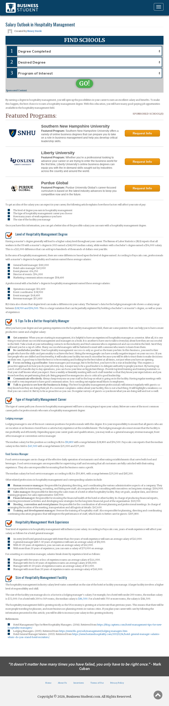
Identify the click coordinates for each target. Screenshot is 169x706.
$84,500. (83, 598)
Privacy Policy (117, 683)
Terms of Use (97, 683)
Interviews (78, 683)
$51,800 (69, 442)
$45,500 (32, 446)
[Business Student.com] (22, 7)
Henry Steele (34, 31)
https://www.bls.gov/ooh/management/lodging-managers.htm (93, 631)
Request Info (142, 133)
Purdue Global (54, 183)
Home (48, 683)
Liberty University (58, 153)
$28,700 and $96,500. (27, 308)
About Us (62, 683)
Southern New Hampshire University (75, 126)
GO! (84, 83)
